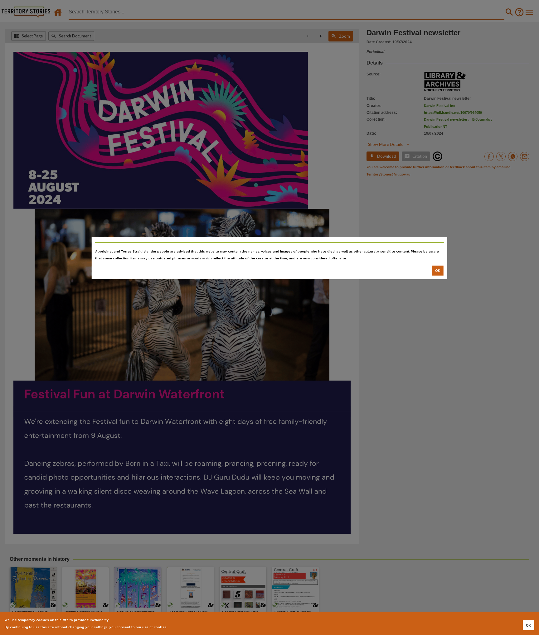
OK (437, 270)
